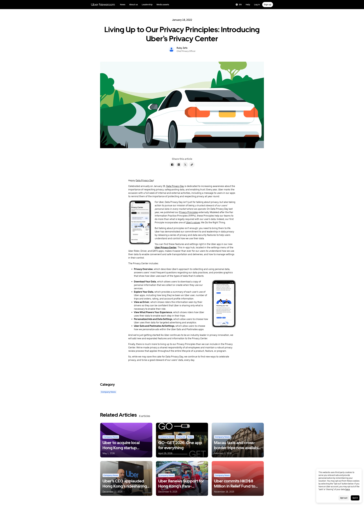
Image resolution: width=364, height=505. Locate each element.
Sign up (267, 4)
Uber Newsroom (103, 4)
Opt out (343, 498)
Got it (355, 498)
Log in (257, 4)
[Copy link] (192, 164)
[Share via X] (185, 164)
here (347, 489)
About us (133, 4)
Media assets (163, 4)
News (122, 4)
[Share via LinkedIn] (179, 164)
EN (240, 4)
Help (248, 4)
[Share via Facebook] (172, 164)
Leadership (147, 4)
